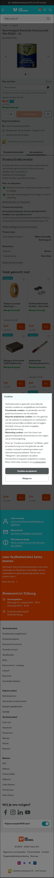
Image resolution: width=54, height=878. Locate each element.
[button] (27, 471)
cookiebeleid (39, 462)
